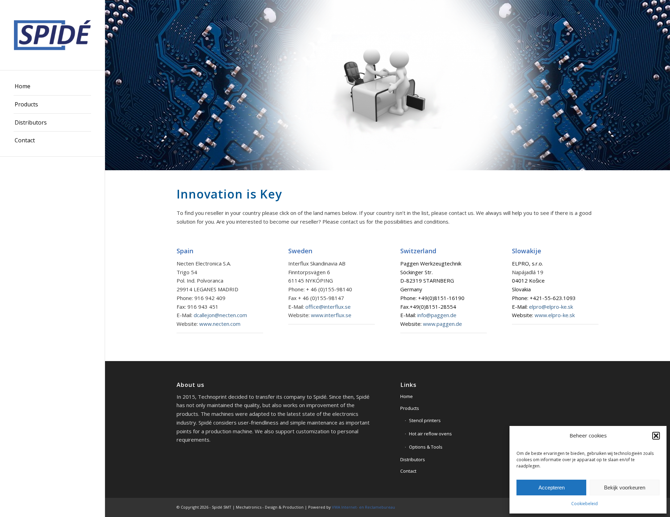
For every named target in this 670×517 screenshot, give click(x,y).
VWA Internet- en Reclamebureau (363, 507)
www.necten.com (219, 323)
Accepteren (551, 487)
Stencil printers (425, 420)
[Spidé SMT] (52, 35)
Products (409, 408)
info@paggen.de (436, 315)
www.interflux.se (331, 315)
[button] (656, 435)
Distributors (412, 459)
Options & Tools (425, 447)
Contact (408, 471)
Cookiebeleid (584, 504)
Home (406, 396)
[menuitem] (52, 86)
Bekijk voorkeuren (624, 487)
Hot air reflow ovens (430, 433)
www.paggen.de (442, 323)
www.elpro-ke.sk (555, 315)
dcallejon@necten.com (220, 315)
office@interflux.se (328, 306)
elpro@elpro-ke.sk (551, 306)
